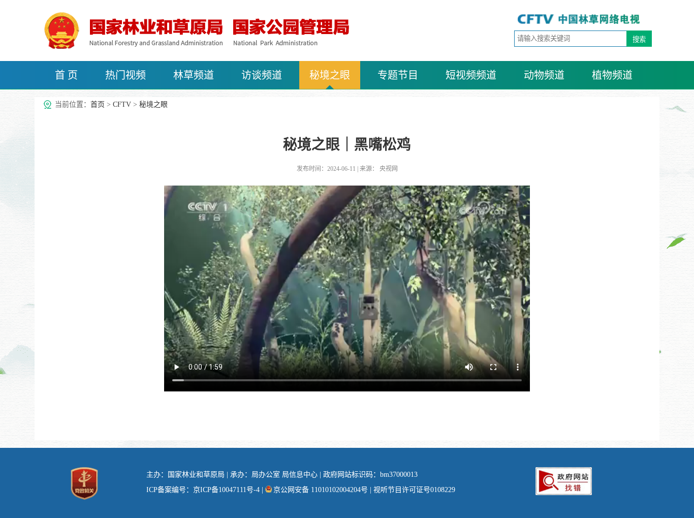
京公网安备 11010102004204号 (320, 490)
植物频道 (612, 75)
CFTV (122, 104)
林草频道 (193, 75)
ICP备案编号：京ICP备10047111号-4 (203, 490)
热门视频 (125, 75)
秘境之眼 (329, 75)
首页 (97, 104)
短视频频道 (471, 75)
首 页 (66, 75)
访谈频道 (261, 75)
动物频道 (544, 75)
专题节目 (397, 75)
